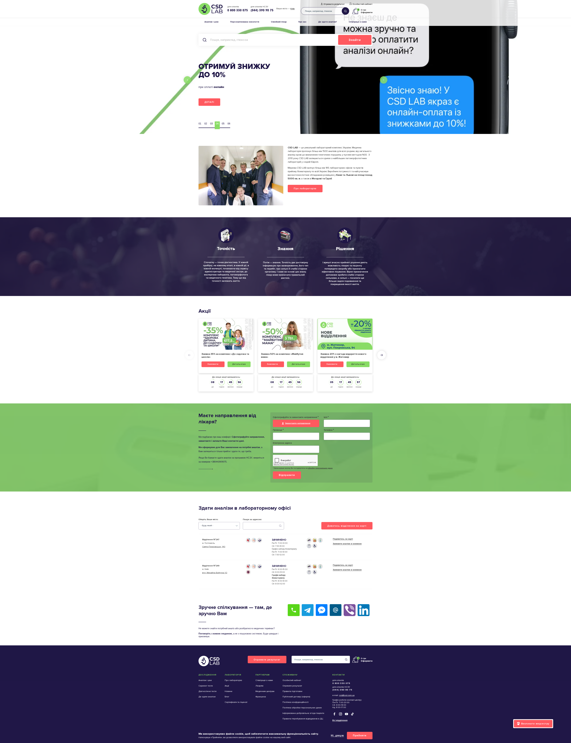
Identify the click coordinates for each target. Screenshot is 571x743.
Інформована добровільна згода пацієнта (303, 713)
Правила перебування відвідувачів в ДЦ (303, 718)
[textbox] (207, 525)
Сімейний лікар (279, 22)
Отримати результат (334, 4)
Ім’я (326, 417)
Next (383, 80)
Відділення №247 (210, 539)
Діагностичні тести (208, 691)
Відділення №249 (210, 565)
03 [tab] (211, 123)
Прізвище (278, 430)
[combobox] (219, 525)
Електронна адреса (282, 443)
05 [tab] (223, 123)
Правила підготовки (292, 691)
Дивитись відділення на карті (347, 525)
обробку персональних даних (320, 468)
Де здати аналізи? (327, 22)
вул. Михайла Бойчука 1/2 (214, 572)
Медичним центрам (264, 691)
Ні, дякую (337, 735)
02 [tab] (205, 123)
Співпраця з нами (358, 22)
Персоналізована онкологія (244, 22)
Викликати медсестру (535, 723)
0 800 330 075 (237, 10)
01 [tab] (200, 123)
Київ (292, 9)
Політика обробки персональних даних (302, 707)
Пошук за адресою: (252, 519)
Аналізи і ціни (211, 22)
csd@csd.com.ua (346, 695)
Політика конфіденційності (296, 702)
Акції (227, 686)
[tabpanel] (285, 67)
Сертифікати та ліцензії (236, 702)
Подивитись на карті (343, 539)
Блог (227, 696)
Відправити (287, 475)
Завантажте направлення (297, 423)
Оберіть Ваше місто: (208, 519)
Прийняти (360, 735)
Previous (187, 80)
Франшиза (260, 696)
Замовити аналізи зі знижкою (347, 543)
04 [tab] (217, 123)
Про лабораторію (305, 188)
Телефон (329, 430)
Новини (228, 691)
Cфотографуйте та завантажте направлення (296, 417)
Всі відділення (340, 720)
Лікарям (259, 686)
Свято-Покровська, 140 (213, 546)
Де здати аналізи (207, 696)
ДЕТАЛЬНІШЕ (213, 100)
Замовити (212, 364)
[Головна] (211, 9)
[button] (189, 355)
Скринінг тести (206, 686)
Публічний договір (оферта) (296, 696)
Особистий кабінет (362, 4)
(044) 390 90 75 (262, 10)
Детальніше (239, 364)
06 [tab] (229, 123)
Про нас (302, 22)
